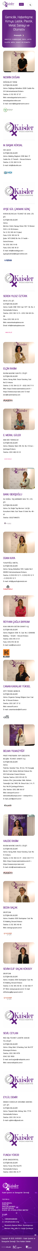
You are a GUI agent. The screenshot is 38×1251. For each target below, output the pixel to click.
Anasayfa (17, 35)
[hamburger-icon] (21, 4)
